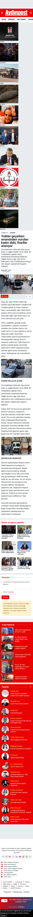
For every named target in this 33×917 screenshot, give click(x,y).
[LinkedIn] (16, 856)
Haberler (4, 232)
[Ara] (31, 13)
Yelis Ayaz (14, 755)
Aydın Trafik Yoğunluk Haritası (13, 868)
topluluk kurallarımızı (19, 603)
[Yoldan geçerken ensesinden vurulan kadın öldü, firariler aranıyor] (16, 284)
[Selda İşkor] (5, 783)
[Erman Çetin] (5, 819)
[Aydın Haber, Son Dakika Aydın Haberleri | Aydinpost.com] (16, 13)
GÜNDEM (11, 19)
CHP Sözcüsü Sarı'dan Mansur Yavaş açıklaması (23, 552)
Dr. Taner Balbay (16, 764)
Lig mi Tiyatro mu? (16, 766)
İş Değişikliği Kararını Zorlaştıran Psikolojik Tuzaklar (20, 811)
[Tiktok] (23, 856)
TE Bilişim (21, 907)
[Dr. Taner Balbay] (5, 765)
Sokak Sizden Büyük (17, 758)
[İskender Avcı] (5, 774)
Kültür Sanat (6, 884)
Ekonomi (23, 884)
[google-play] (17, 892)
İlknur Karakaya (16, 790)
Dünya (13, 886)
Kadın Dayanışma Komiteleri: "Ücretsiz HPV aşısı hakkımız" (7, 568)
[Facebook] (2, 856)
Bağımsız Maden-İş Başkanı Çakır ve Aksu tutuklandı (23, 536)
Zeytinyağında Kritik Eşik (18, 740)
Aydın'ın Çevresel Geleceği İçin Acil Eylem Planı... (20, 722)
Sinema (20, 886)
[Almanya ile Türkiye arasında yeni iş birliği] (24, 561)
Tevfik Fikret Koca (17, 737)
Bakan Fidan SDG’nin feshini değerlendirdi (8, 551)
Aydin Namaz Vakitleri (10, 866)
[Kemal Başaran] (5, 720)
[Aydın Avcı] (5, 711)
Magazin (5, 886)
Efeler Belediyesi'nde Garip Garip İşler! (19, 820)
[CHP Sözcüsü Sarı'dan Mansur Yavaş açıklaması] (24, 545)
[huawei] (26, 892)
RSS (5, 900)
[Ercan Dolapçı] (5, 729)
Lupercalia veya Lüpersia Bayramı (18, 793)
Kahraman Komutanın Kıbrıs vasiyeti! (20, 731)
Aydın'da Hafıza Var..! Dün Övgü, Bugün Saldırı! (19, 775)
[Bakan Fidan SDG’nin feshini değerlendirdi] (9, 545)
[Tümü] (30, 687)
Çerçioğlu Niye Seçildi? (18, 802)
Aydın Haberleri (7, 882)
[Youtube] (19, 856)
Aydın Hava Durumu (10, 864)
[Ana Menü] (2, 13)
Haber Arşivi (7, 877)
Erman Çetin (14, 817)
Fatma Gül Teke (15, 800)
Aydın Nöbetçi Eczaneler (11, 862)
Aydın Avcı (14, 710)
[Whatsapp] (30, 856)
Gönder (5, 597)
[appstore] (7, 892)
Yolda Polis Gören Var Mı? (19, 704)
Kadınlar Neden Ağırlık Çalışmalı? (18, 784)
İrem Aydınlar (15, 808)
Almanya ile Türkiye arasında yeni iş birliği (23, 567)
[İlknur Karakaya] (5, 792)
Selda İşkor (14, 781)
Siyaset (27, 882)
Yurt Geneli (18, 882)
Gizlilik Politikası (16, 888)
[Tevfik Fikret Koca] (5, 738)
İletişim (5, 888)
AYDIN (3, 19)
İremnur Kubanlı (16, 746)
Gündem (12, 232)
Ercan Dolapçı (15, 727)
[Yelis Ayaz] (5, 756)
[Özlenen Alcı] (5, 702)
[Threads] (26, 856)
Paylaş (6, 296)
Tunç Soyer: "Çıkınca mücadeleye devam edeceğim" (7, 536)
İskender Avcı (15, 772)
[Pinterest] (9, 856)
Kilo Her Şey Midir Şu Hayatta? (20, 749)
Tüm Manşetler (8, 872)
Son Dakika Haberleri (10, 875)
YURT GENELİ (21, 19)
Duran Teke (14, 691)
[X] (6, 856)
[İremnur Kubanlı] (5, 747)
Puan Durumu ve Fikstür (11, 870)
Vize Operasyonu (16, 713)
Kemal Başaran (16, 718)
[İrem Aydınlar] (5, 810)
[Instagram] (13, 856)
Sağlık (15, 884)
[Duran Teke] (5, 693)
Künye (27, 886)
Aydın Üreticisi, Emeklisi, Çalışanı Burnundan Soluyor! (20, 694)
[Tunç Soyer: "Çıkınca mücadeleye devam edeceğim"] (9, 529)
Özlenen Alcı (15, 701)
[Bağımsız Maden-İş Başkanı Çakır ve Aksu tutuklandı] (24, 529)
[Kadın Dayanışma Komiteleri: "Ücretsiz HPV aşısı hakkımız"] (9, 561)
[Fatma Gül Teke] (5, 801)
